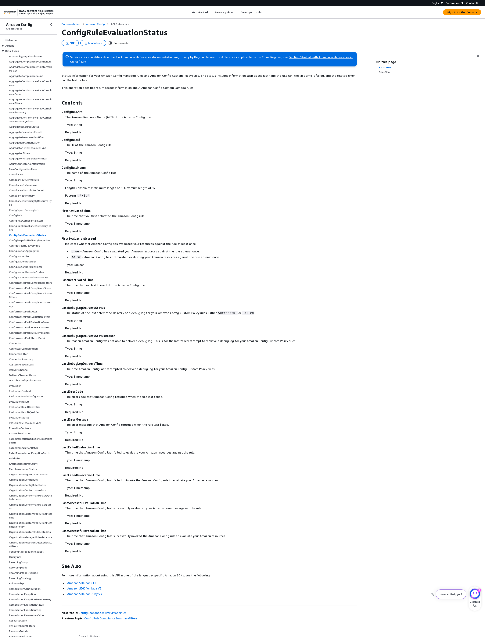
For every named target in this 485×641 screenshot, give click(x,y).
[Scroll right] (264, 12)
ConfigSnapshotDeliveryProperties (103, 613)
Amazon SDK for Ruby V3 (84, 594)
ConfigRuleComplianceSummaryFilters (111, 618)
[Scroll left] (189, 12)
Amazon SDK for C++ (81, 583)
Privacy (82, 636)
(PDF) (82, 61)
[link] (120, 24)
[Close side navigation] (51, 24)
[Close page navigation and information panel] (477, 56)
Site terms (95, 636)
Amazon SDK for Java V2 (84, 588)
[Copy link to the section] (58, 103)
